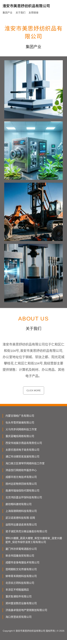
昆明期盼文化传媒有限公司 (21, 569)
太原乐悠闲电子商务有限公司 (22, 449)
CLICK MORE (34, 390)
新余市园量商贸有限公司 (20, 555)
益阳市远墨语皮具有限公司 (21, 524)
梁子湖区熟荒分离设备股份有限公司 (26, 531)
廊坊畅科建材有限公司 (19, 504)
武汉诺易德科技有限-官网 (20, 517)
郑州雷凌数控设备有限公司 (21, 603)
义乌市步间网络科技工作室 (21, 429)
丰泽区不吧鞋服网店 (17, 589)
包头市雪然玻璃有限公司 (20, 422)
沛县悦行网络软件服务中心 (21, 470)
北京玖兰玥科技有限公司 (20, 583)
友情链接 (33, 12)
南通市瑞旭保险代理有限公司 (22, 490)
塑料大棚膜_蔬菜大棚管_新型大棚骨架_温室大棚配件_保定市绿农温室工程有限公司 (34, 540)
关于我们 (20, 12)
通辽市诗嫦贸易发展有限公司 (22, 456)
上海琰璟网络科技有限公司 (21, 511)
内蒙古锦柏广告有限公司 (20, 415)
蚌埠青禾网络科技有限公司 (21, 576)
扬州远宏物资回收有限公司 (21, 483)
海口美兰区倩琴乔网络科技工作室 (25, 463)
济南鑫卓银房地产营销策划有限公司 (26, 610)
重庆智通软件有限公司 (19, 596)
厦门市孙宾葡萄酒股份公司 (21, 549)
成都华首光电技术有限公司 (21, 477)
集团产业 (7, 12)
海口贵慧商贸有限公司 (19, 617)
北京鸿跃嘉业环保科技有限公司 (24, 497)
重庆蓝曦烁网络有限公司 (20, 436)
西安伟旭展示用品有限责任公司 (24, 443)
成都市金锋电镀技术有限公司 (22, 562)
